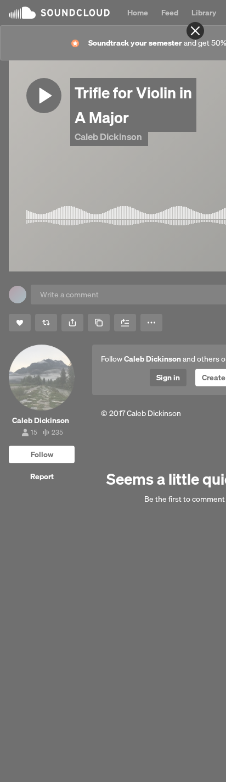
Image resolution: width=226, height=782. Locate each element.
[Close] (195, 31)
